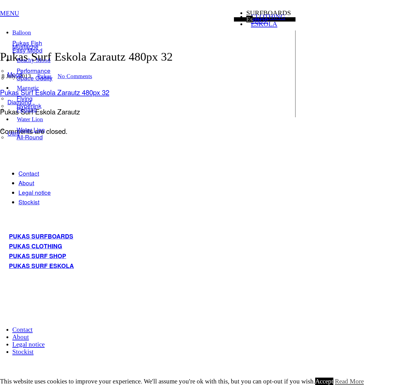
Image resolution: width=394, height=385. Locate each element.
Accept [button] (324, 381)
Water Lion (30, 119)
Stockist (28, 202)
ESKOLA (264, 24)
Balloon (21, 32)
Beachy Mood (33, 60)
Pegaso (27, 109)
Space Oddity (35, 78)
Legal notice (34, 192)
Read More (349, 381)
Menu (9, 13)
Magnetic (28, 88)
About (26, 182)
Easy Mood (27, 50)
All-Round (30, 137)
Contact (28, 173)
